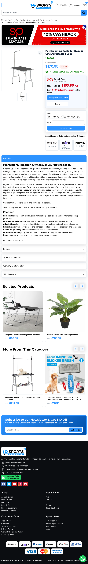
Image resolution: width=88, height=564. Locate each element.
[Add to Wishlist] (40, 53)
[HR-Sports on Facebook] (3, 484)
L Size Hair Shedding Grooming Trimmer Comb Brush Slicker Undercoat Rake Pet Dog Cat (64, 399)
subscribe (75, 430)
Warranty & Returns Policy (12, 532)
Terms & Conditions (9, 526)
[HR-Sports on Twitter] (9, 484)
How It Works (50, 526)
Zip (46, 502)
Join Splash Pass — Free (58, 98)
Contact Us (5, 523)
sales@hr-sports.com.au (15, 462)
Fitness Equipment (8, 508)
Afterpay (48, 500)
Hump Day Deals (52, 508)
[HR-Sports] (41, 5)
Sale (47, 497)
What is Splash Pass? (54, 523)
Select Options (66, 128)
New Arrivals (6, 500)
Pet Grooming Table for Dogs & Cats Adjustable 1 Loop (24, 22)
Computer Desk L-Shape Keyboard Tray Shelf (22, 335)
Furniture (5, 502)
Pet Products (13, 20)
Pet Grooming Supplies (48, 20)
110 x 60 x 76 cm (55, 117)
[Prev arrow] (76, 286)
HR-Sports (18, 560)
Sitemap (51, 560)
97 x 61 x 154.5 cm (72, 117)
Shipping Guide (7, 535)
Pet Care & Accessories (29, 20)
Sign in (57, 104)
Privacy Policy (7, 529)
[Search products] (84, 13)
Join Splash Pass (52, 521)
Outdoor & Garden (8, 511)
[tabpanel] (23, 316)
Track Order (6, 521)
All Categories (7, 497)
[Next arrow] (82, 286)
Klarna (48, 505)
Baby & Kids (6, 505)
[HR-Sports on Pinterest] (25, 484)
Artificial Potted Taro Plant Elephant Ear (62, 335)
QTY (49, 123)
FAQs (47, 529)
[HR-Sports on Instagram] (20, 484)
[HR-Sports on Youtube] (14, 484)
